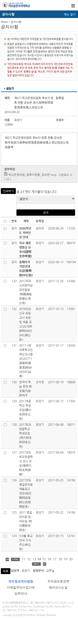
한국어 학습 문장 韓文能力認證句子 (25, 388)
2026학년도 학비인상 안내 (25, 233)
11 (23, 559)
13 (34, 559)
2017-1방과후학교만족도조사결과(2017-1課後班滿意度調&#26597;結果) (26, 361)
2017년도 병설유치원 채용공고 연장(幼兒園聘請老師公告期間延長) (26, 493)
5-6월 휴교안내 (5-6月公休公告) (25, 542)
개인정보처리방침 (20, 581)
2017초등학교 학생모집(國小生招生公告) (25, 409)
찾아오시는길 (58, 587)
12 (29, 559)
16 (49, 559)
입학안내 (21, 593)
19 (65, 559)
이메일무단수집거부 (21, 587)
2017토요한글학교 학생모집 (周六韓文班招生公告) (25, 435)
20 (71, 559)
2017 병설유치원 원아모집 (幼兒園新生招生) (25, 521)
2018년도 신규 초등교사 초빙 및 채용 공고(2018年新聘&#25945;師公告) (25, 324)
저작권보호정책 (58, 581)
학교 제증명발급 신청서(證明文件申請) (25, 249)
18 (60, 559)
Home (4, 21)
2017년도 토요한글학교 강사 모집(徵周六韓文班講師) (26, 463)
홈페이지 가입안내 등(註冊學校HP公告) (26, 268)
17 (54, 559)
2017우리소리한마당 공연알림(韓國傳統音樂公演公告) (26, 292)
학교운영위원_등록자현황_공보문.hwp (32, 174)
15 (44, 559)
